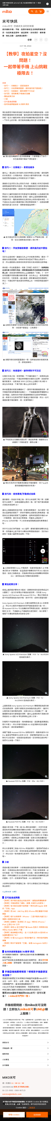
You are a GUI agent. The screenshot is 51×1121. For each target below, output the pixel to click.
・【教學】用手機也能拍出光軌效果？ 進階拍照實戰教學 (24, 900)
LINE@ (40, 1009)
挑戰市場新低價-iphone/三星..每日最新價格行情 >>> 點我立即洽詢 (21, 4)
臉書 (27, 1087)
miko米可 (26, 1009)
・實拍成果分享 (8, 96)
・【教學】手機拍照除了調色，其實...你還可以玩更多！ (23, 903)
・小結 (5, 99)
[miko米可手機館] (7, 11)
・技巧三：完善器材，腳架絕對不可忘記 (18, 91)
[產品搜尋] (32, 11)
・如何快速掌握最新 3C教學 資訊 (15, 104)
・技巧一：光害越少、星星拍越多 (15, 85)
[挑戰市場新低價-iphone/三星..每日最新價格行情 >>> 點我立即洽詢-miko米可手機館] (36, 40)
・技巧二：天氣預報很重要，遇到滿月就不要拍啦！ (22, 88)
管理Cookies (13, 1114)
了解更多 (31, 1107)
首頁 (15, 1087)
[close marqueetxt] (47, 4)
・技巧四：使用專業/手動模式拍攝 (16, 93)
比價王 (14, 892)
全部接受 (37, 1114)
